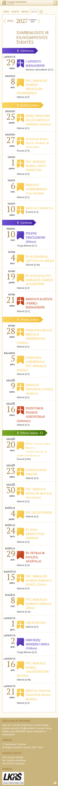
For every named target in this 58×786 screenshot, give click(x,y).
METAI (34, 11)
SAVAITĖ (15, 11)
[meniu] (55, 3)
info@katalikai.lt (28, 728)
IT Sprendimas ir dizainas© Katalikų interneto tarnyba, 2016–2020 (22, 746)
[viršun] (55, 783)
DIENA (6, 11)
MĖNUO (25, 11)
